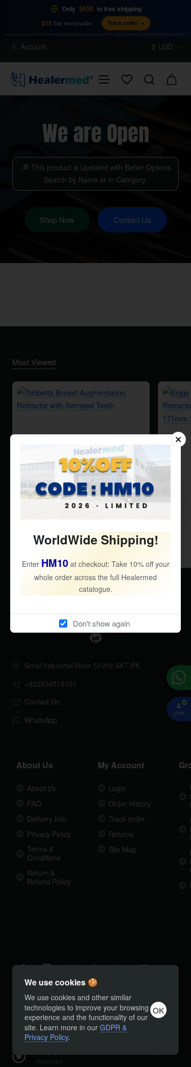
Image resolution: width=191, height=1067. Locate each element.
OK (158, 1010)
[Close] (178, 439)
